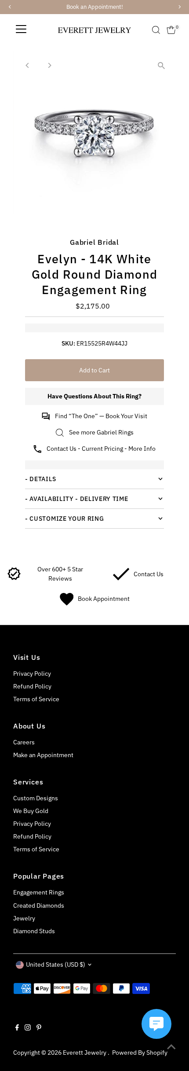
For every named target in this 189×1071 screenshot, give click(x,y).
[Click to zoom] (161, 65)
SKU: (68, 343)
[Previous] (27, 65)
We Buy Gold (30, 811)
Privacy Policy (32, 673)
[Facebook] (17, 1028)
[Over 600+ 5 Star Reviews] (14, 578)
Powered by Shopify (139, 1052)
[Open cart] (171, 30)
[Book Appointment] (66, 603)
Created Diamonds (38, 905)
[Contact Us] (121, 578)
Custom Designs (35, 798)
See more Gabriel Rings (101, 432)
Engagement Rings (38, 892)
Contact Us (149, 574)
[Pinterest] (39, 1028)
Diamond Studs (34, 931)
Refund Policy (32, 686)
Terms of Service (36, 699)
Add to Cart (94, 370)
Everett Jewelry (85, 1052)
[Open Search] (156, 30)
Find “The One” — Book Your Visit (101, 416)
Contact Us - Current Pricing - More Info (101, 449)
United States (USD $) (55, 964)
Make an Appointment (43, 755)
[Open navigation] (21, 30)
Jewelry (24, 918)
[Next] (49, 65)
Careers (24, 742)
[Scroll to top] (171, 1047)
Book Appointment (104, 599)
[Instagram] (27, 1028)
